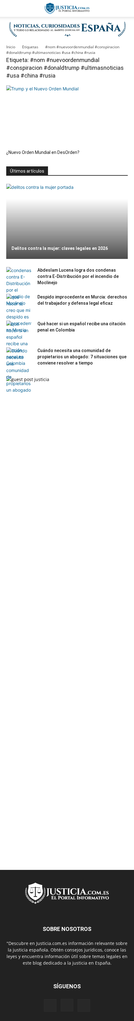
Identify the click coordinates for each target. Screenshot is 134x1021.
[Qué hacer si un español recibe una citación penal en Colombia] (18, 343)
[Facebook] (50, 1005)
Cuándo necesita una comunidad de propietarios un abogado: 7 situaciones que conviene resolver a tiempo (82, 356)
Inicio (10, 47)
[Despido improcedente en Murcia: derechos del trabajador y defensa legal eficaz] (18, 313)
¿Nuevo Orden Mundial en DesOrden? (42, 152)
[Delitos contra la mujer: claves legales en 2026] (67, 221)
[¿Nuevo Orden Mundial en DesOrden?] (67, 115)
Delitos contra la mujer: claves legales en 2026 (60, 248)
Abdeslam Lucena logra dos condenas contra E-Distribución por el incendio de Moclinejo (78, 276)
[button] (11, 8)
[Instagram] (67, 1005)
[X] (84, 1005)
